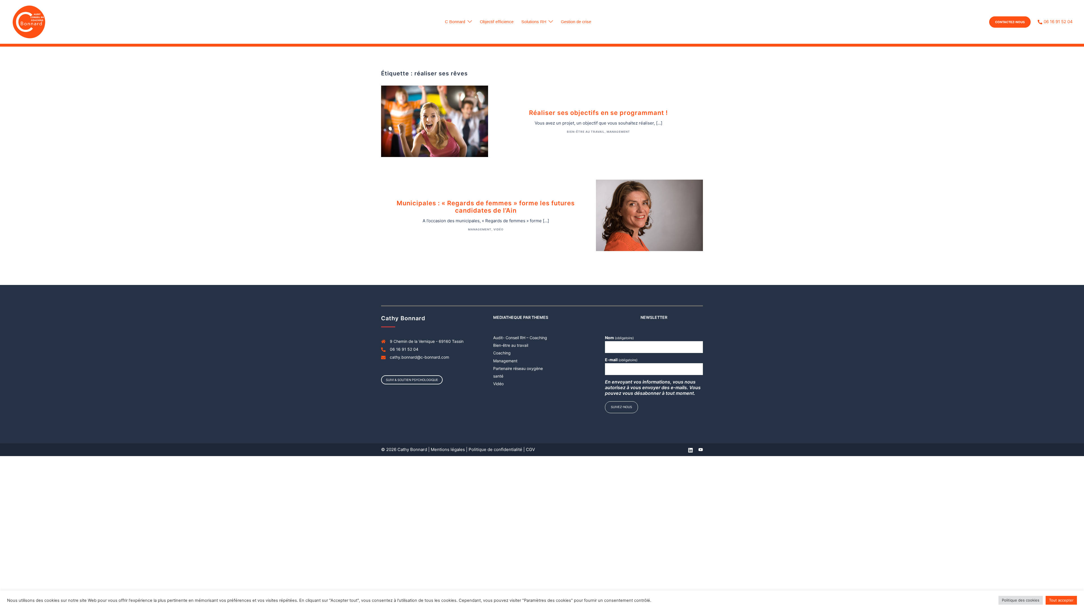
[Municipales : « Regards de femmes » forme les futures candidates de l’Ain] (649, 214)
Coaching (502, 352)
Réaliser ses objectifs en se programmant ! (598, 112)
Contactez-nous (1010, 22)
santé (498, 376)
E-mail (621, 359)
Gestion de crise (576, 21)
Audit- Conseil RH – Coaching (520, 337)
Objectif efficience (496, 21)
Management (618, 131)
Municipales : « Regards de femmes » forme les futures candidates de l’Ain (486, 206)
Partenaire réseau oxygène (518, 368)
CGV (530, 449)
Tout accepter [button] (1061, 600)
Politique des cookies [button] (1020, 600)
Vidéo (498, 229)
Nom (619, 337)
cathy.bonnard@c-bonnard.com (419, 357)
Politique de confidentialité (495, 449)
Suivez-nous (621, 407)
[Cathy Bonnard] (29, 21)
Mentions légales (448, 449)
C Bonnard (455, 21)
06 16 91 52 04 (1058, 21)
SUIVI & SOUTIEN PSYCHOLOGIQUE (412, 380)
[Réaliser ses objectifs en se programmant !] (434, 121)
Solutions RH (533, 21)
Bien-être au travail (586, 131)
